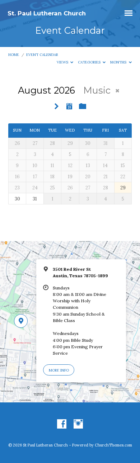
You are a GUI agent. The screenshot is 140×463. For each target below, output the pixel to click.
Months (118, 62)
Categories (90, 62)
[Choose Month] (69, 106)
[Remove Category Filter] (117, 91)
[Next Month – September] (57, 107)
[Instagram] (78, 424)
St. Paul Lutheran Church (47, 13)
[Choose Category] (82, 106)
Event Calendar (42, 54)
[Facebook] (61, 424)
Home (13, 54)
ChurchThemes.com (113, 445)
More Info (59, 370)
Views (63, 62)
